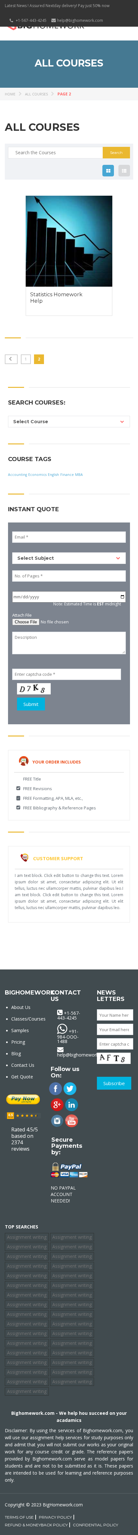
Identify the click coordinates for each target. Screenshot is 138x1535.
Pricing (18, 1042)
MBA (79, 474)
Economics (37, 474)
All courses (36, 94)
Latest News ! (17, 5)
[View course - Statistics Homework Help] (69, 241)
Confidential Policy (95, 1524)
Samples (20, 1030)
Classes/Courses (28, 1019)
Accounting (17, 474)
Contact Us (22, 1065)
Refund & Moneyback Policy (36, 1524)
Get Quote (22, 1077)
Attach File (22, 615)
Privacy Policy (55, 1517)
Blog (16, 1053)
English (53, 474)
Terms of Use (19, 1517)
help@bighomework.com (80, 20)
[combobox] (69, 421)
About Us (20, 1007)
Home (10, 94)
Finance (67, 474)
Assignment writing (27, 1237)
